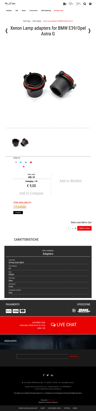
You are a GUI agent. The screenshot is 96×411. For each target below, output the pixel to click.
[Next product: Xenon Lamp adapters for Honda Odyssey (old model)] (89, 31)
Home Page (26, 21)
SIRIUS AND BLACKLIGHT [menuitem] (28, 408)
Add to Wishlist (71, 181)
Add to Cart (84, 228)
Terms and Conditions (55, 389)
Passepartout (51, 400)
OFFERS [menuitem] (67, 408)
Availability (18, 212)
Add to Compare (31, 193)
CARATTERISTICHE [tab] (26, 239)
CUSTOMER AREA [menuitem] (54, 408)
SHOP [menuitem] (43, 408)
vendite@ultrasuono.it (67, 382)
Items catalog (37, 21)
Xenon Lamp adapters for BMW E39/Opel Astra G (58, 21)
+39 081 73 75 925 (51, 382)
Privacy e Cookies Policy (42, 389)
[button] (48, 83)
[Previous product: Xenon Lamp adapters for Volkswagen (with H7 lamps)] (6, 31)
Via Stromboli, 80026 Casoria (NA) (33, 382)
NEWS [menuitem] (75, 408)
